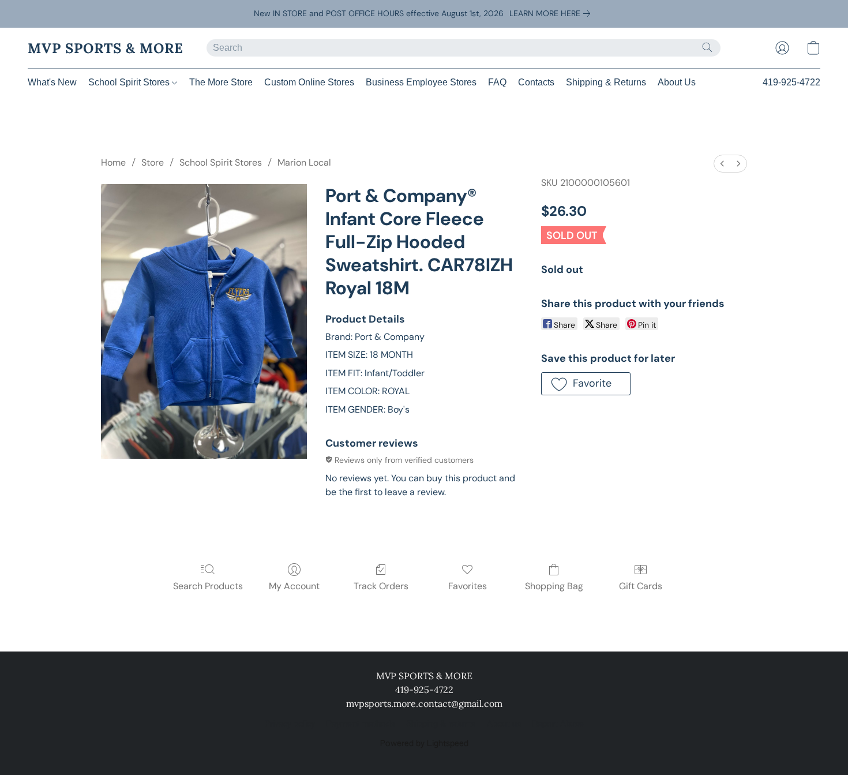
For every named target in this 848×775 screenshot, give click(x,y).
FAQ (497, 82)
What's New (52, 82)
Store (152, 162)
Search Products (208, 586)
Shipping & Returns (606, 82)
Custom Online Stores (309, 82)
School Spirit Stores (130, 82)
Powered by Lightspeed (424, 744)
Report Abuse (558, 724)
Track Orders (381, 586)
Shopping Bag (554, 586)
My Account (294, 586)
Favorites (467, 586)
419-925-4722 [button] (791, 82)
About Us (677, 82)
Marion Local (304, 162)
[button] (105, 47)
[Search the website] (707, 47)
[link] (552, 13)
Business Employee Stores (421, 82)
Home (113, 162)
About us (504, 724)
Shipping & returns (440, 724)
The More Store (221, 82)
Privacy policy (290, 724)
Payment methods (361, 724)
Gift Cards (640, 586)
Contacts (536, 82)
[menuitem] (722, 163)
